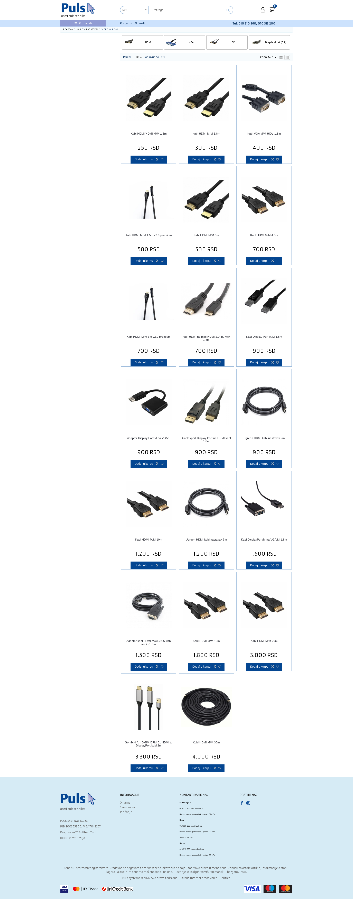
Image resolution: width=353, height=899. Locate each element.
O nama (125, 802)
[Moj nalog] (263, 10)
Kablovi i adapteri (87, 29)
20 (138, 57)
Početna (68, 29)
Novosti (140, 23)
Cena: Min (267, 57)
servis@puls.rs (197, 849)
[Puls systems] (78, 799)
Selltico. (225, 878)
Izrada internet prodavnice (199, 878)
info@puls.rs (196, 826)
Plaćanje (126, 23)
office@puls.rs (197, 808)
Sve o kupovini (130, 807)
